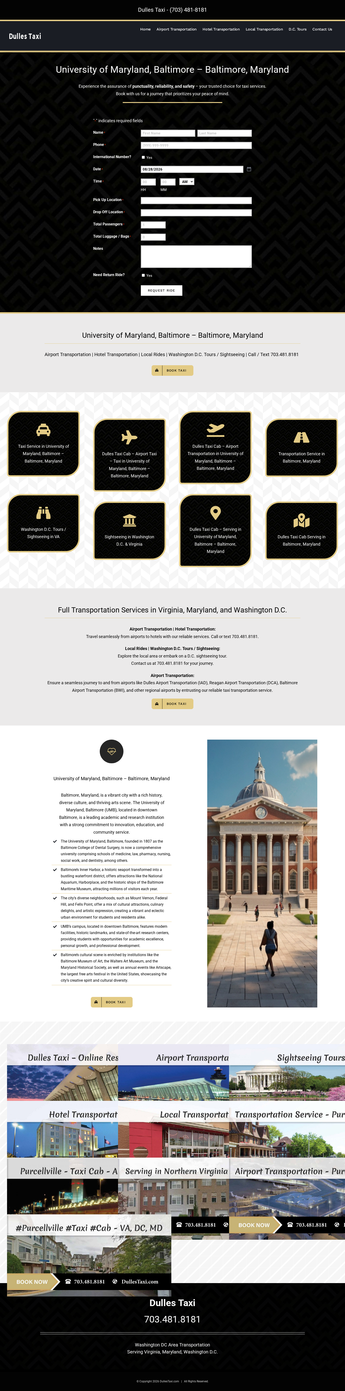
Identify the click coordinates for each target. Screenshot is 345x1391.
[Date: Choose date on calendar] (249, 169)
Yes (149, 158)
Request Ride (161, 290)
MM (164, 190)
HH (143, 190)
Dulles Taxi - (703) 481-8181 (172, 10)
